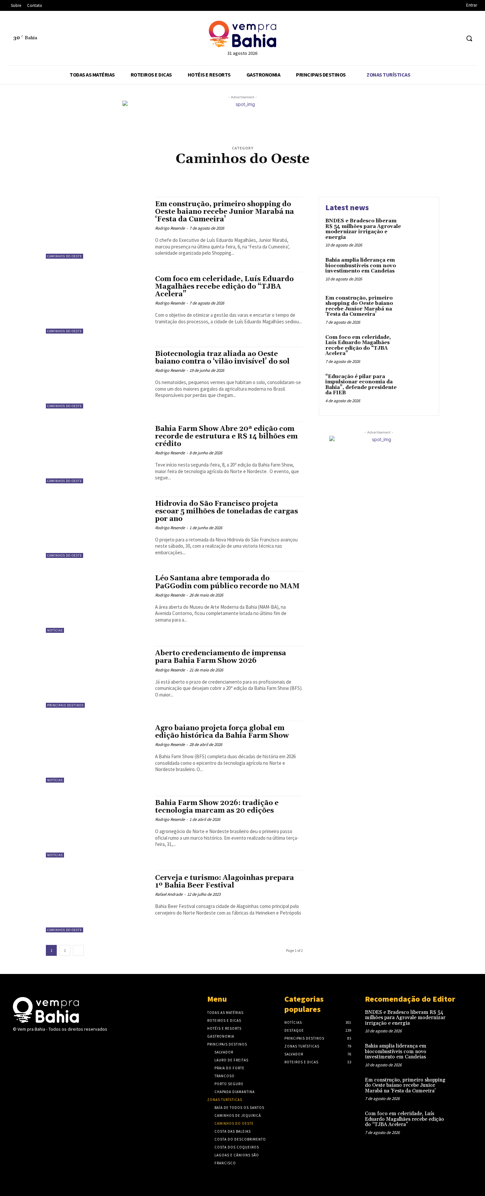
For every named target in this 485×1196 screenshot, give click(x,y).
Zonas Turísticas (280, 181)
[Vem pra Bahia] (243, 34)
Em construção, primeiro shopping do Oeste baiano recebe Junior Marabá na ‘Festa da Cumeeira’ (224, 212)
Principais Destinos (344, 176)
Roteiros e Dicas (202, 181)
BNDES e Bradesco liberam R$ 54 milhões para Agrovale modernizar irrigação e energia (363, 229)
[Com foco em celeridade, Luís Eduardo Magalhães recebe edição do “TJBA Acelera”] (97, 303)
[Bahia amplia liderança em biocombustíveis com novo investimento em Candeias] (418, 270)
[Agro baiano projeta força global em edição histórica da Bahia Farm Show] (97, 752)
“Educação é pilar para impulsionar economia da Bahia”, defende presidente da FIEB (361, 384)
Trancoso (251, 181)
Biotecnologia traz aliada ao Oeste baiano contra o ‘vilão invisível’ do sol (222, 358)
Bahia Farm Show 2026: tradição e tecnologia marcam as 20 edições (216, 807)
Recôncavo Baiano (383, 176)
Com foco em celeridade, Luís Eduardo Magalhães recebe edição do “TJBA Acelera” (224, 287)
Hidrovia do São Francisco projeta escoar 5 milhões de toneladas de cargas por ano (226, 511)
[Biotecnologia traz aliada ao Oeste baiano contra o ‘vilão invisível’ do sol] (97, 377)
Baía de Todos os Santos (103, 171)
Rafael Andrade (168, 894)
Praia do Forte (308, 176)
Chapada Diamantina (193, 171)
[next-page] (78, 950)
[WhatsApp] (455, 38)
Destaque (394, 171)
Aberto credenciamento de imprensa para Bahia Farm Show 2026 (220, 657)
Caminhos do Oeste (64, 256)
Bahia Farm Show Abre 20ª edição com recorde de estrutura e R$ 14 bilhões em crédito (226, 436)
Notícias (253, 176)
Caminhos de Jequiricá (150, 171)
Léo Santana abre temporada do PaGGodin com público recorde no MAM (227, 582)
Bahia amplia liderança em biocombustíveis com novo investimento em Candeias (360, 265)
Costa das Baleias (274, 171)
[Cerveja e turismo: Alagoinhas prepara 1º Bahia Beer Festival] (97, 901)
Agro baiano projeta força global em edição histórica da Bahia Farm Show (222, 732)
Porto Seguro (278, 176)
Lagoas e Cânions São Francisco (177, 176)
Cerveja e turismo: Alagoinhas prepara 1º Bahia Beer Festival (224, 882)
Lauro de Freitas (225, 176)
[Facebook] (430, 38)
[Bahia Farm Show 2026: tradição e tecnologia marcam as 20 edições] (97, 826)
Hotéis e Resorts (128, 176)
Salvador (230, 181)
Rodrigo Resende (170, 228)
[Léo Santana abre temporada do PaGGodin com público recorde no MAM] (97, 602)
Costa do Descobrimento (316, 171)
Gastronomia (96, 176)
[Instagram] (442, 38)
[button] (469, 38)
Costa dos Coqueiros (362, 171)
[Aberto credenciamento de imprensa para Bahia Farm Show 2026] (97, 677)
